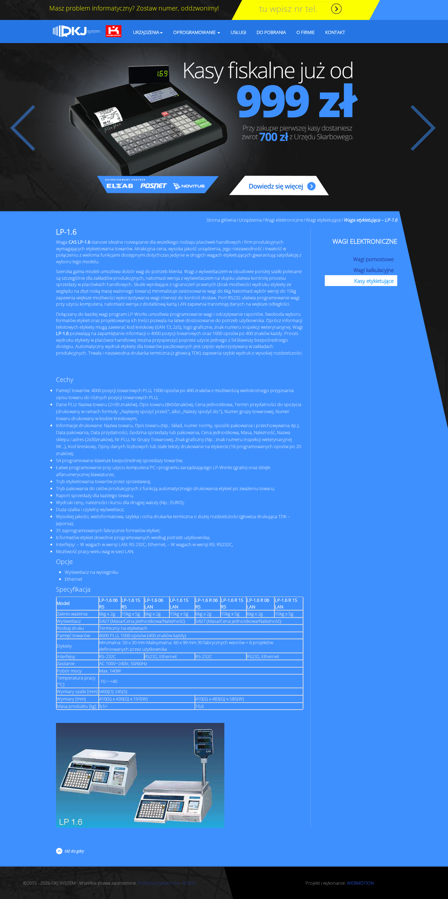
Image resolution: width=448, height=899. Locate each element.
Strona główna (221, 220)
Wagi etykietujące (323, 220)
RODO (189, 883)
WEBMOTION (360, 883)
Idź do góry (73, 850)
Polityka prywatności (158, 883)
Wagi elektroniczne (284, 220)
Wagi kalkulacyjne (374, 269)
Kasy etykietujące (374, 280)
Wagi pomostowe (373, 259)
